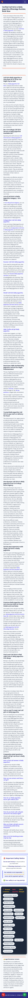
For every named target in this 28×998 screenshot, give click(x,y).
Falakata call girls (19, 910)
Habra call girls (7, 928)
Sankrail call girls (8, 899)
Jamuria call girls (8, 940)
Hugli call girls (18, 940)
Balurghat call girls (8, 936)
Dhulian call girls (8, 914)
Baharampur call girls (9, 947)
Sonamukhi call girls (9, 932)
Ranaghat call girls (8, 917)
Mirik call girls (19, 914)
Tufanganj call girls (8, 943)
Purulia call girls (8, 951)
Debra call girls (7, 910)
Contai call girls (20, 917)
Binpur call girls (8, 921)
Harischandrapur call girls (10, 895)
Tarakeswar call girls (9, 906)
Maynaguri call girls (9, 925)
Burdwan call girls (8, 902)
